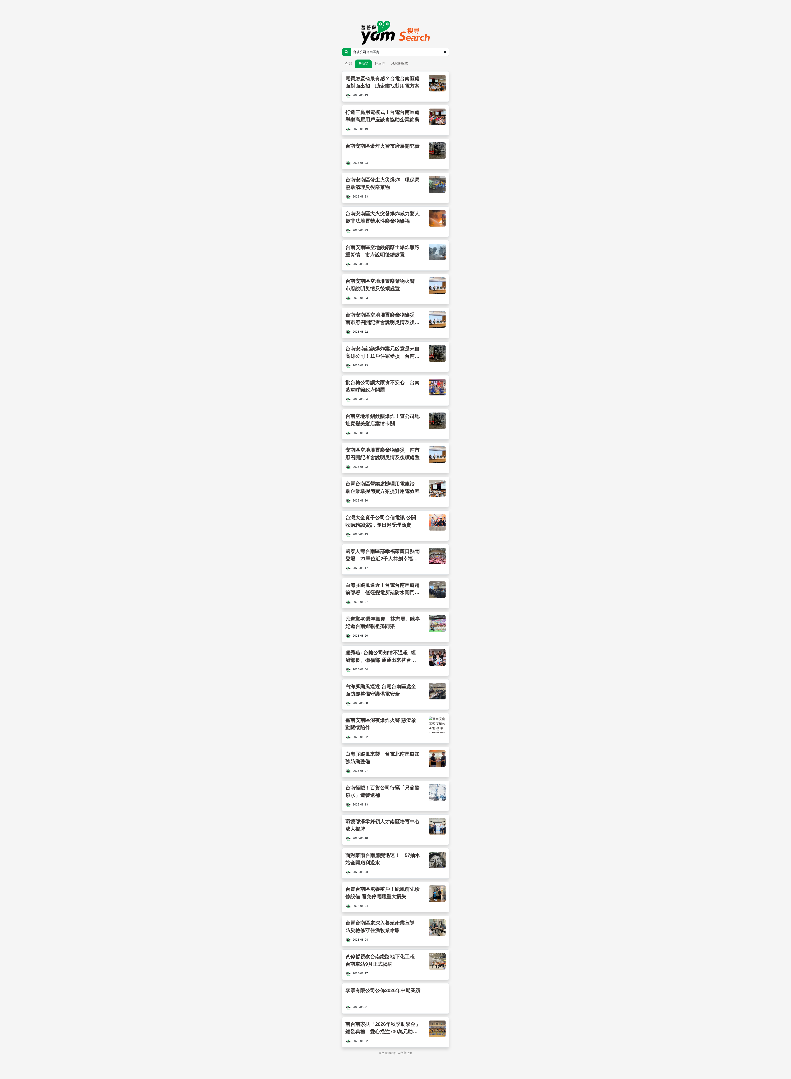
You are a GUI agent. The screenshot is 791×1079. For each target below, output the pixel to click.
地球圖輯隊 (399, 63)
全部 (348, 63)
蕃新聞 (363, 63)
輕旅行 (380, 63)
